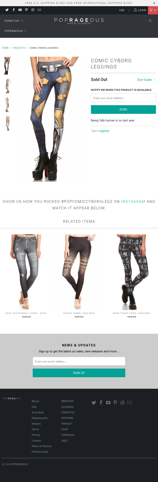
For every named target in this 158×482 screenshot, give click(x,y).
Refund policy (40, 451)
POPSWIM (67, 418)
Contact (36, 440)
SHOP (64, 429)
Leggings (103, 130)
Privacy (36, 434)
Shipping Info (40, 418)
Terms (35, 429)
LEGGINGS (67, 406)
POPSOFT (66, 423)
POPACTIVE (67, 412)
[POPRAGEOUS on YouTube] (20, 10)
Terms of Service (41, 446)
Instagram (133, 201)
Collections (68, 434)
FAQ (34, 406)
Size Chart (38, 412)
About (35, 401)
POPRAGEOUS (19, 464)
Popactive (12, 21)
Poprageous (14, 31)
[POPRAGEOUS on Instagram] (32, 10)
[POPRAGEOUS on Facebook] (13, 10)
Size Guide (144, 80)
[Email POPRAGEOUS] (39, 10)
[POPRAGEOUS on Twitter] (7, 10)
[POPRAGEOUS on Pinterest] (26, 10)
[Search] (150, 21)
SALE (64, 440)
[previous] (20, 119)
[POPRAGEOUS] (79, 20)
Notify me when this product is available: (121, 89)
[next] (83, 119)
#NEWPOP (67, 401)
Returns (36, 423)
